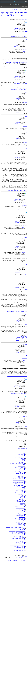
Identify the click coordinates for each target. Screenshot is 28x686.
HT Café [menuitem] (24, 4)
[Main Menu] (26, 1)
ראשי (26, 6)
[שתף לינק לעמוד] (1, 6)
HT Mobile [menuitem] (11, 4)
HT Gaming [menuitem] (19, 4)
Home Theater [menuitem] (6, 4)
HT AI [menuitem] (15, 4)
